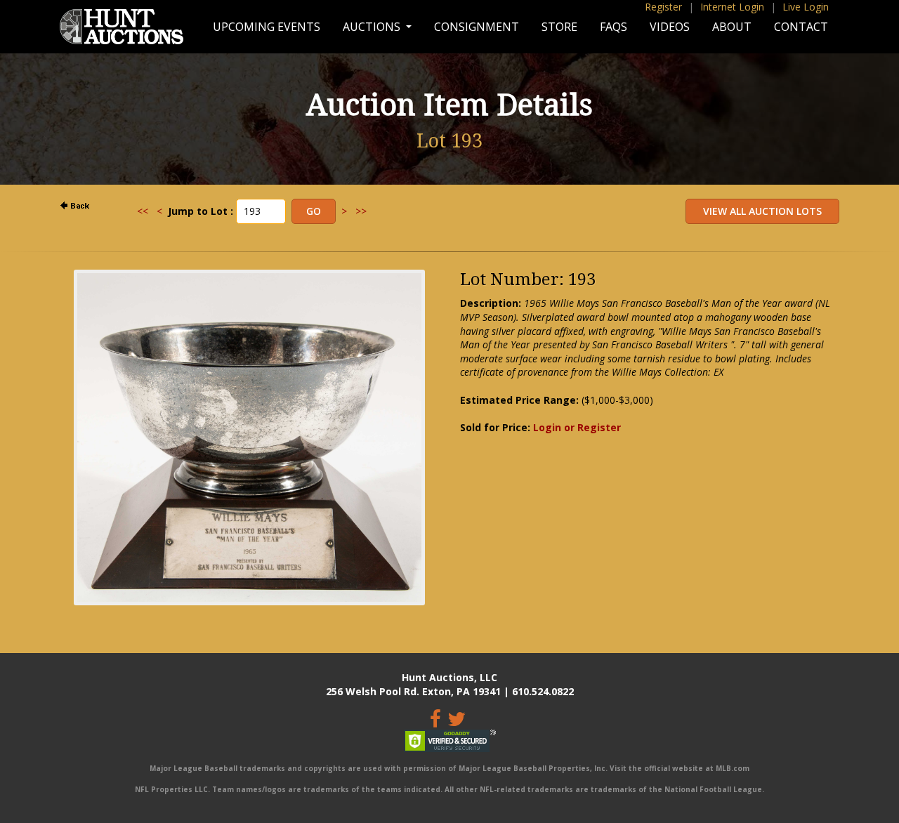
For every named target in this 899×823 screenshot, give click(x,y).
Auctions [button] (373, 26)
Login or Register (577, 427)
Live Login (805, 6)
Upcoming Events (266, 26)
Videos (670, 26)
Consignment (476, 26)
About (732, 26)
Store (559, 26)
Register (663, 6)
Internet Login (732, 6)
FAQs (613, 26)
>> (361, 211)
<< (142, 211)
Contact (801, 26)
